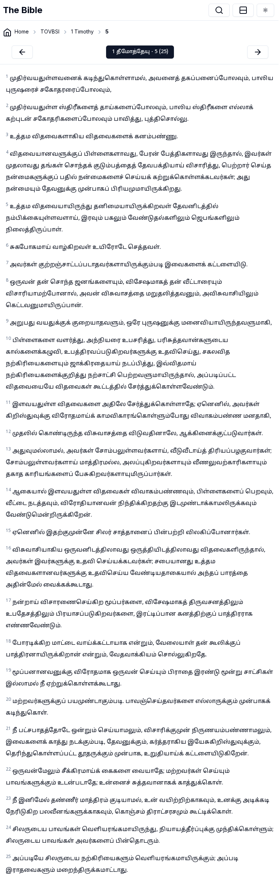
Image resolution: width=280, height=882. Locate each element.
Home (22, 31)
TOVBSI (49, 31)
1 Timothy (82, 31)
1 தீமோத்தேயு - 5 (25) (140, 52)
